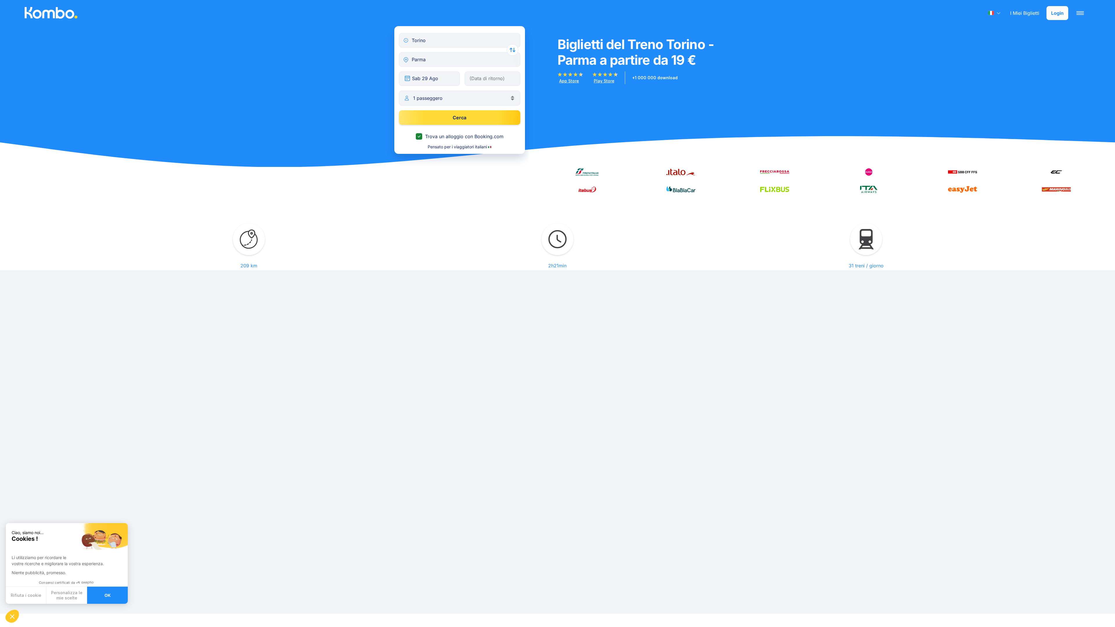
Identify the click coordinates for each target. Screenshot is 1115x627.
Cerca (459, 117)
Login (1057, 13)
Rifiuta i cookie (26, 595)
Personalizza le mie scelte (66, 595)
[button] (12, 616)
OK (108, 595)
